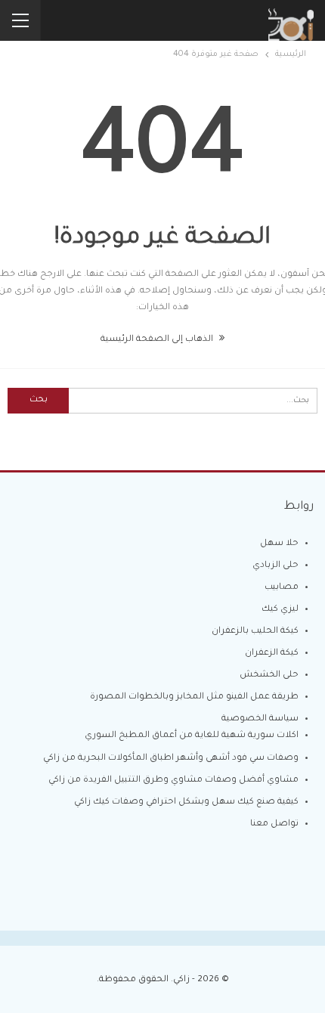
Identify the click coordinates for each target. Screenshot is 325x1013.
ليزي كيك (280, 610)
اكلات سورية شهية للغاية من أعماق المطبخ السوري (192, 736)
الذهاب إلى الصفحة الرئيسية (158, 340)
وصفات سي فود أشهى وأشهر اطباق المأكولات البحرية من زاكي (171, 759)
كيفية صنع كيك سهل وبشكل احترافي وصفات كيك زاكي (186, 802)
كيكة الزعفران (272, 653)
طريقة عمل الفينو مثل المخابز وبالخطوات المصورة (194, 697)
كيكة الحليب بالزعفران (255, 632)
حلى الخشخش (269, 675)
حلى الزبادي (275, 566)
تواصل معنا (274, 824)
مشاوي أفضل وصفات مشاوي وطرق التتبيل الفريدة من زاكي (173, 780)
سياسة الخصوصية (260, 719)
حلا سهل (279, 544)
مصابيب (282, 588)
